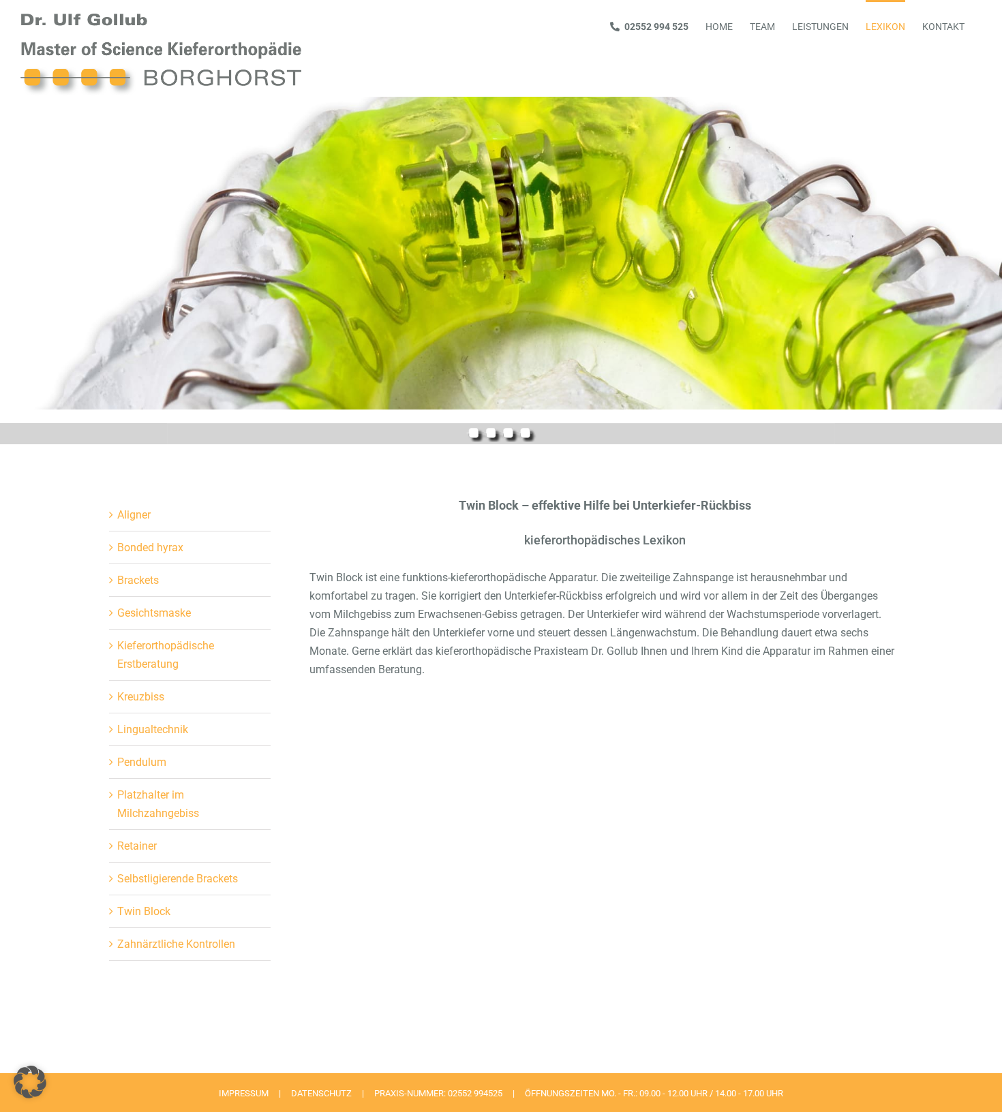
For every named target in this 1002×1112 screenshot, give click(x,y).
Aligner (134, 514)
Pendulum (141, 762)
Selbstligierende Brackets (177, 878)
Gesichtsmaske (154, 612)
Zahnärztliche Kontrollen (176, 944)
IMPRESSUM (244, 1093)
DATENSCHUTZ (321, 1093)
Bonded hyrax (150, 547)
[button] (30, 1082)
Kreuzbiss (140, 696)
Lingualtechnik (152, 729)
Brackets (138, 580)
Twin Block (143, 911)
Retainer (137, 845)
